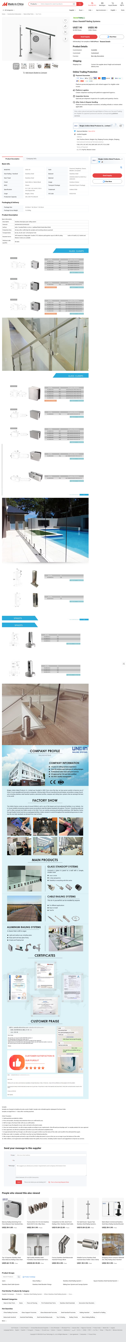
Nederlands (67, 1330)
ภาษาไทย (95, 1330)
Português (30, 1330)
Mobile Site (106, 1328)
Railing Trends (73, 1317)
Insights (113, 1328)
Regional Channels (86, 1328)
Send (18, 1182)
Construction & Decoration (14, 14)
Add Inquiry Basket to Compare (36, 73)
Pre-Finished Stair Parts (48, 1303)
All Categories (9, 10)
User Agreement (74, 1334)
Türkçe (101, 1330)
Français (37, 1330)
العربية (73, 1330)
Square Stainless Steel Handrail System (105, 1281)
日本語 (84, 1330)
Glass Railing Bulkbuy (88, 1317)
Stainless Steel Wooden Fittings (41, 1284)
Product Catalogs (29, 1277)
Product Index (97, 1328)
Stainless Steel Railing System (72, 1281)
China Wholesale (54, 1328)
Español (23, 1330)
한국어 (79, 1330)
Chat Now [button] (113, 37)
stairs (3, 1281)
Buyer (81, 10)
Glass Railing (36, 1281)
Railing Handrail (84, 1312)
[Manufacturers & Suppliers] (12, 4)
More (3, 1321)
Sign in (122, 5)
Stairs (21, 1303)
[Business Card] (121, 167)
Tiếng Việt (108, 1330)
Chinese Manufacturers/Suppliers (39, 1328)
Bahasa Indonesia (117, 1330)
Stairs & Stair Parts (28, 14)
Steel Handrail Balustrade (44, 1317)
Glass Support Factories (29, 1312)
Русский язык (45, 1330)
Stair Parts (38, 14)
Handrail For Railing (99, 1312)
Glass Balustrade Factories (48, 1312)
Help (89, 10)
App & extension (101, 10)
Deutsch (59, 1330)
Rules (122, 10)
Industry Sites (75, 1328)
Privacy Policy (92, 1334)
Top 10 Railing (61, 1317)
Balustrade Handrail (10, 1317)
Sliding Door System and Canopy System (75, 1284)
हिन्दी (89, 1330)
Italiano (53, 1330)
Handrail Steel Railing (26, 1317)
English (17, 1330)
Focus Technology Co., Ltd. (50, 1334)
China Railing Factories (11, 1312)
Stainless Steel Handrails (67, 1303)
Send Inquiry (85, 37)
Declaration (83, 1334)
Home (3, 14)
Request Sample (105, 41)
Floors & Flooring (32, 1303)
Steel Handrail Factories (68, 1312)
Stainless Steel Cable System (10, 1284)
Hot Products (14, 1328)
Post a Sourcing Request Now (58, 1182)
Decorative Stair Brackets (86, 1303)
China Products (24, 1328)
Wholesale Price (66, 1328)
